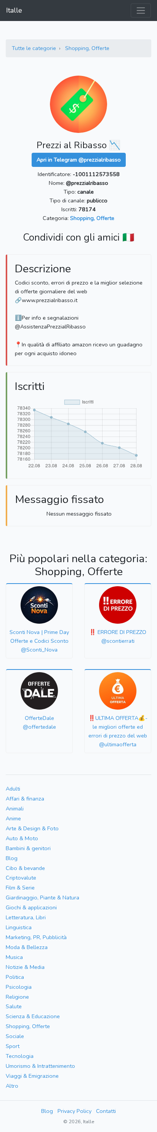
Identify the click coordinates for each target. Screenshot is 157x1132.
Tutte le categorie (34, 48)
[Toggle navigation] (141, 10)
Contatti (106, 1111)
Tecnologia (20, 1056)
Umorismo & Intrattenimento (40, 1066)
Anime (13, 818)
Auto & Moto (22, 838)
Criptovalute (21, 877)
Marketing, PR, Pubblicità (36, 937)
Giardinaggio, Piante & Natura (42, 897)
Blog (12, 858)
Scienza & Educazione (33, 1016)
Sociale (15, 1036)
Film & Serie (20, 887)
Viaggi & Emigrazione (32, 1076)
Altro (12, 1086)
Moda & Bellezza (27, 947)
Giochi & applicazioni (31, 907)
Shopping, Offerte (87, 48)
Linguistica (19, 927)
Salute (14, 1006)
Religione (17, 997)
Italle (14, 10)
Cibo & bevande (25, 868)
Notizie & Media (25, 967)
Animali (15, 808)
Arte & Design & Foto (32, 828)
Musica (14, 957)
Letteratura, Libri (26, 917)
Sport (12, 1046)
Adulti (13, 788)
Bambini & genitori (28, 848)
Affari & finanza (25, 798)
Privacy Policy (74, 1111)
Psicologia (19, 987)
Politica (15, 977)
